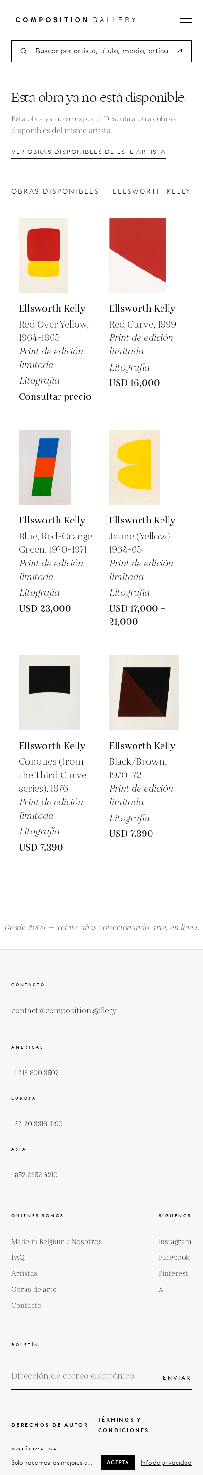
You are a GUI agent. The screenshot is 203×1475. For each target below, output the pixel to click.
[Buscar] (179, 51)
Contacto (26, 1306)
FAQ (18, 1258)
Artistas (24, 1274)
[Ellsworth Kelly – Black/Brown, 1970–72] (146, 692)
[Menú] (186, 20)
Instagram (175, 1242)
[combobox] (101, 51)
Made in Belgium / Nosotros (56, 1242)
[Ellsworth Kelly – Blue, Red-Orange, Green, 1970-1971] (56, 467)
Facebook (174, 1258)
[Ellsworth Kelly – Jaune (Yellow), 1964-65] (146, 467)
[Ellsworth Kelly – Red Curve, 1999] (146, 255)
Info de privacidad (166, 1462)
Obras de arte (34, 1290)
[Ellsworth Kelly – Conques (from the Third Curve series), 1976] (56, 692)
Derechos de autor (50, 1425)
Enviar (177, 1377)
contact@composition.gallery (64, 1011)
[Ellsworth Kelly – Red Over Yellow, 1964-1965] (56, 255)
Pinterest (173, 1274)
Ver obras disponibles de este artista (88, 151)
